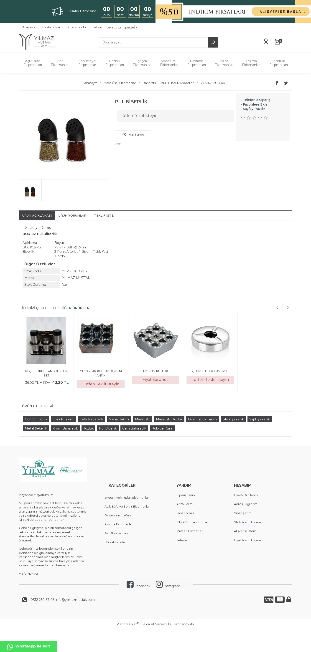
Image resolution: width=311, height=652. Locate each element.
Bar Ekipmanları (60, 63)
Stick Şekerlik (233, 419)
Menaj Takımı (119, 419)
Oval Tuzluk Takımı (202, 419)
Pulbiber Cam (162, 428)
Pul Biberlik (108, 428)
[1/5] (243, 118)
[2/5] (246, 118)
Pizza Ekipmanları (224, 63)
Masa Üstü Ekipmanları (169, 63)
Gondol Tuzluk (36, 419)
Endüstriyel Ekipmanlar (87, 63)
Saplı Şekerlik (259, 419)
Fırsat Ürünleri (116, 542)
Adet (118, 143)
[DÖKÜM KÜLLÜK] (155, 341)
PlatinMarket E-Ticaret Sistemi (141, 624)
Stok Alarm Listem (247, 522)
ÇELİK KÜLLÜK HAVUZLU (210, 371)
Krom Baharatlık (65, 428)
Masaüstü (142, 419)
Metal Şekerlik (36, 428)
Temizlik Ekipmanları (278, 63)
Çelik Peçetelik (91, 419)
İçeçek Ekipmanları (142, 63)
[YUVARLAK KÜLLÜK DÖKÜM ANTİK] (101, 341)
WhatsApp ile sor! (32, 646)
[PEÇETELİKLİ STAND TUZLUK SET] (46, 341)
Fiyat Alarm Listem (247, 540)
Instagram (171, 586)
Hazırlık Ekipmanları (114, 63)
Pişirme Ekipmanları (119, 524)
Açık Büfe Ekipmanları (32, 63)
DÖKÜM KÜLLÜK (155, 371)
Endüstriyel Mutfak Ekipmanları (127, 497)
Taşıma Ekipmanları (251, 63)
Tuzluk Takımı (63, 419)
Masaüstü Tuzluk (169, 419)
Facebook (142, 586)
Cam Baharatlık (134, 428)
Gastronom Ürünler (119, 515)
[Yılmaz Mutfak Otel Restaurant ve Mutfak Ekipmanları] (39, 50)
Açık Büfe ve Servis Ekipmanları (127, 506)
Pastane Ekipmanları (196, 63)
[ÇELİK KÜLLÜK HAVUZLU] (210, 341)
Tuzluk (88, 428)
